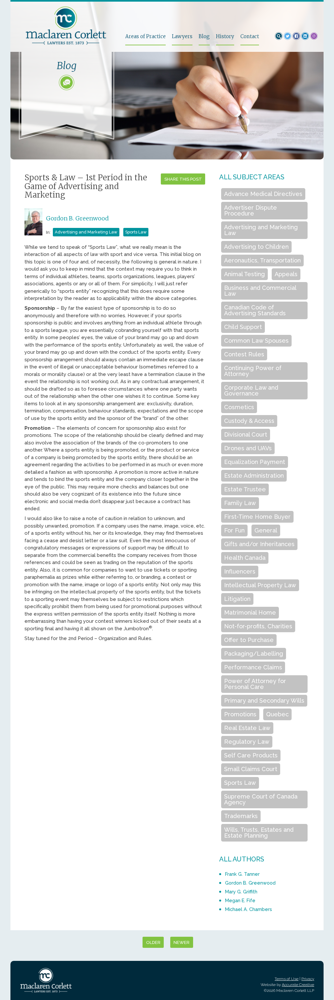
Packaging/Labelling (253, 653)
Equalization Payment (254, 461)
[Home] (68, 25)
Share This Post (183, 179)
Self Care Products (251, 755)
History (225, 36)
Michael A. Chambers (248, 909)
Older (153, 942)
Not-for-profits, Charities (258, 626)
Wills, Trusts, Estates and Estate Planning (259, 832)
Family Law (240, 503)
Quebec (277, 714)
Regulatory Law (246, 741)
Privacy (307, 979)
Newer (182, 942)
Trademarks (241, 816)
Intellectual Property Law (260, 585)
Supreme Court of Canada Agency (260, 799)
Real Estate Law (247, 727)
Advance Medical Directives (263, 193)
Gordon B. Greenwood (77, 218)
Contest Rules (244, 354)
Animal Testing (244, 274)
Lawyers (182, 36)
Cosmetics (239, 407)
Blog (204, 36)
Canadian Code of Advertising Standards (255, 310)
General (265, 530)
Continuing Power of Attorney (252, 371)
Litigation (237, 598)
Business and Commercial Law (260, 290)
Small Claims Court (250, 769)
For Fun (234, 530)
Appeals (286, 274)
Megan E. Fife (240, 900)
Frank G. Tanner (242, 874)
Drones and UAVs (248, 448)
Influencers (239, 571)
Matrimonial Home (250, 612)
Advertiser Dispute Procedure (250, 210)
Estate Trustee (245, 489)
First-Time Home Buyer (257, 516)
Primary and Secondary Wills (264, 700)
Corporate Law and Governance (251, 390)
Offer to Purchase (249, 639)
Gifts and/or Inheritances (259, 544)
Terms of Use (286, 979)
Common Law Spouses (256, 340)
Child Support (243, 326)
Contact (249, 36)
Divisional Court (245, 434)
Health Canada (245, 557)
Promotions (240, 714)
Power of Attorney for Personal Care (255, 684)
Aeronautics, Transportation (262, 260)
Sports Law (135, 232)
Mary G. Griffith (241, 891)
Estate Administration (254, 475)
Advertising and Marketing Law (86, 232)
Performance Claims (253, 667)
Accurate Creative (298, 984)
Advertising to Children (256, 246)
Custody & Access (249, 420)
